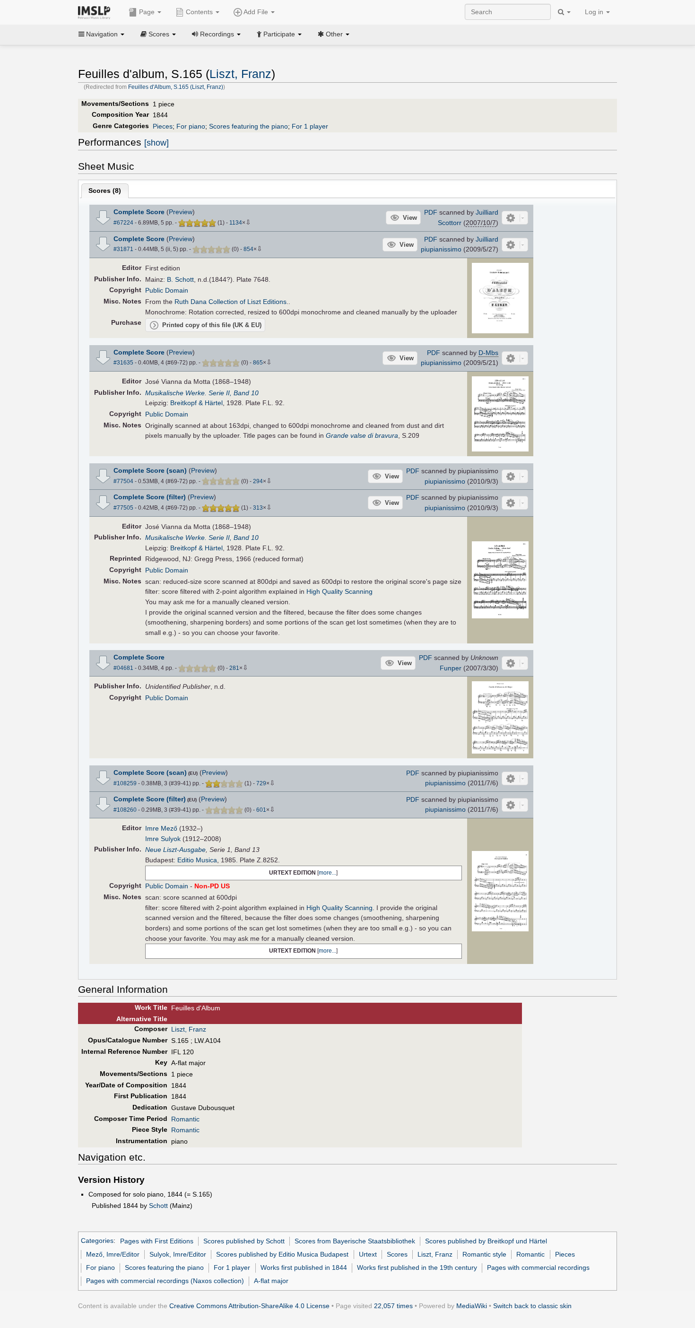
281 (234, 668)
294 (258, 481)
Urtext (368, 1254)
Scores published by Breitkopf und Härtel (486, 1241)
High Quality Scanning (339, 591)
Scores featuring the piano (248, 126)
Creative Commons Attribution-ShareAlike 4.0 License (249, 1306)
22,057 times (393, 1306)
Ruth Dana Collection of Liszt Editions (230, 301)
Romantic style (484, 1254)
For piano (190, 126)
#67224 (123, 222)
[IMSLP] (96, 12)
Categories (97, 1241)
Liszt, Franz (240, 74)
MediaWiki (471, 1306)
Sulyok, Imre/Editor (177, 1254)
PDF (430, 212)
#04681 (123, 668)
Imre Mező (161, 828)
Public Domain (166, 290)
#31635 (123, 362)
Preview (180, 212)
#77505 (123, 507)
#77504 (123, 481)
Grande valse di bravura (362, 435)
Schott (158, 1205)
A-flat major (271, 1281)
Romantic (185, 1119)
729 (261, 783)
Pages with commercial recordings (538, 1267)
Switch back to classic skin (532, 1306)
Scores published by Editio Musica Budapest (282, 1254)
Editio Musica (197, 860)
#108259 (125, 783)
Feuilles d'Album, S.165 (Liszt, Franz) (175, 87)
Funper (450, 668)
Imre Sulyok (163, 838)
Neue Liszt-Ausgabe (175, 849)
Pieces (163, 126)
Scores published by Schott (244, 1241)
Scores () (104, 190)
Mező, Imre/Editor (112, 1254)
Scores (397, 1254)
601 (261, 810)
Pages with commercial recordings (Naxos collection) (165, 1281)
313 (258, 507)
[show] (156, 143)
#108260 (125, 810)
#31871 (123, 249)
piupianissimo (441, 249)
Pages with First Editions (156, 1241)
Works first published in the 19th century (417, 1267)
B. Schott (180, 279)
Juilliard (487, 212)
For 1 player (310, 126)
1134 (235, 222)
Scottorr (449, 222)
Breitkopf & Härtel (196, 403)
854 (248, 249)
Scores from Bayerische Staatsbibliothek (355, 1241)
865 (258, 362)
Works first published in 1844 (304, 1267)
